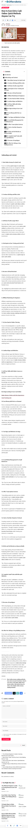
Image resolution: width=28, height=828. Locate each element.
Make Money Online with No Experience (13, 395)
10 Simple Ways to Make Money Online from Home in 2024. (9, 806)
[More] (15, 20)
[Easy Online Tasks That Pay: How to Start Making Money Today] (22, 796)
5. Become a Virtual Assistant (14, 93)
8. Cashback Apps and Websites (14, 101)
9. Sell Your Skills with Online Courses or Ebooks (12, 104)
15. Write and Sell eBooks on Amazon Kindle (12, 132)
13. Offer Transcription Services (15, 124)
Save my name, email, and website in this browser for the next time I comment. (15, 735)
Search (23, 745)
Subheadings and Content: (11, 77)
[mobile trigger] (3, 2)
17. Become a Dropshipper (13, 140)
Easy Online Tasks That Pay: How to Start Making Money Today (9, 796)
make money (5, 7)
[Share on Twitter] (8, 20)
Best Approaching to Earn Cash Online (13, 109)
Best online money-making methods (16, 679)
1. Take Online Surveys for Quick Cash (15, 80)
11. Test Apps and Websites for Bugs (16, 117)
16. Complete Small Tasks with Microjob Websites (13, 136)
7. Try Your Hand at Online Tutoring (15, 98)
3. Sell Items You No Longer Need (15, 85)
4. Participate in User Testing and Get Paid (14, 89)
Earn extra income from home (14, 681)
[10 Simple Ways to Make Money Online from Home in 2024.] (22, 805)
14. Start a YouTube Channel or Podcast (13, 128)
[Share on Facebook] (5, 20)
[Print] (12, 20)
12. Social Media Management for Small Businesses (13, 120)
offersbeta (8, 24)
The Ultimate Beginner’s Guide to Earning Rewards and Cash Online (9, 787)
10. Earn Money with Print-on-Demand (13, 113)
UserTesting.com (6, 398)
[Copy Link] (10, 20)
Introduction (7, 74)
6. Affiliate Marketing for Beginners (16, 95)
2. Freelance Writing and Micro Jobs (15, 83)
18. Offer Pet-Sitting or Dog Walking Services (12, 144)
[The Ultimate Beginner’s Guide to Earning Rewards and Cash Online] (22, 787)
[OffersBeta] (14, 1)
